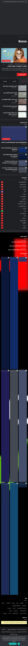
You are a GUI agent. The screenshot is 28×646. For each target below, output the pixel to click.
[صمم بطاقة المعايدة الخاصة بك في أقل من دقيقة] (22, 115)
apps (13, 603)
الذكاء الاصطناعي (23, 610)
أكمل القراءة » (22, 74)
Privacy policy (12, 643)
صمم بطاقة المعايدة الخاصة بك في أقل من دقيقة (10, 113)
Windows (24, 605)
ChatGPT (8, 603)
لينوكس (24, 227)
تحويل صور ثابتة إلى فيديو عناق (10, 86)
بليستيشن (15, 610)
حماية (24, 215)
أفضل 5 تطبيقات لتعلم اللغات (17, 66)
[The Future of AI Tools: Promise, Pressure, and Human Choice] (5, 539)
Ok (18, 643)
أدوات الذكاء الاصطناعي (21, 608)
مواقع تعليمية (23, 196)
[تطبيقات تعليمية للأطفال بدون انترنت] (22, 95)
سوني (10, 613)
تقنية (25, 211)
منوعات (24, 194)
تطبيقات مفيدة (23, 186)
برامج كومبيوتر (22, 201)
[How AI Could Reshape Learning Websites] (23, 259)
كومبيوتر (24, 198)
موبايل (24, 189)
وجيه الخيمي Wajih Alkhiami (20, 64)
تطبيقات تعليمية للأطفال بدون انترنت (10, 93)
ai (25, 603)
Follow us (24, 618)
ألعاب (25, 191)
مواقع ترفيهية (23, 220)
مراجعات (24, 218)
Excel (3, 603)
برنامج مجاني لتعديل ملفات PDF (10, 106)
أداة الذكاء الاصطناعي (16, 605)
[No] (26, 640)
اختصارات (9, 608)
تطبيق (10, 610)
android (21, 603)
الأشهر (23, 81)
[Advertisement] (14, 19)
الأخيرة (14, 81)
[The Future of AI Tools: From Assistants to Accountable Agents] (23, 163)
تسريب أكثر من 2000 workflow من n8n (9, 100)
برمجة (24, 225)
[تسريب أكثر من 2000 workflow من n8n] (22, 101)
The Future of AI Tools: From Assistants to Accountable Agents (9, 162)
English (24, 223)
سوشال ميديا (23, 213)
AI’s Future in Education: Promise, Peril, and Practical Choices (9, 169)
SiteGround (13, 634)
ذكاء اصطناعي (23, 184)
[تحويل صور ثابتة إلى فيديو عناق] (22, 88)
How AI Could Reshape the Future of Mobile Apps (9, 149)
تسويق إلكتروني (22, 206)
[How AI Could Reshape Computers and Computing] (14, 539)
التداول (24, 208)
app (17, 603)
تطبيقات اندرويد (23, 613)
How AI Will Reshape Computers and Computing (13, 1)
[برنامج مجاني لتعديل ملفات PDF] (22, 108)
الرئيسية (24, 36)
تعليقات (5, 81)
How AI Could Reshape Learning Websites (14, 142)
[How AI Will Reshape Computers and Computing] (23, 156)
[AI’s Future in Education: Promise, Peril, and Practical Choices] (23, 170)
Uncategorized (22, 182)
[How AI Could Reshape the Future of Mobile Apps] (23, 150)
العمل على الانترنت (21, 203)
